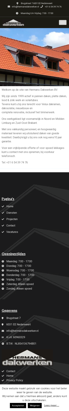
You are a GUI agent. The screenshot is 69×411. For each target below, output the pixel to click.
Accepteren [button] (18, 405)
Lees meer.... (51, 405)
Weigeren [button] (35, 405)
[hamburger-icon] (62, 22)
